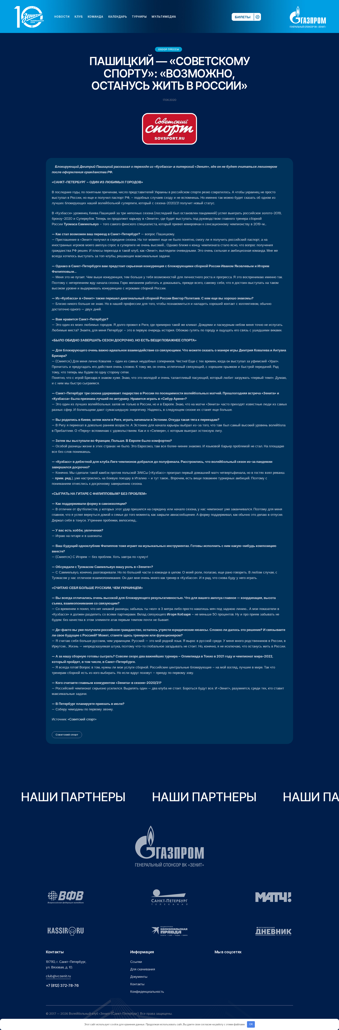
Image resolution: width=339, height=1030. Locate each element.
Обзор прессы (168, 49)
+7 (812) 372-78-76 (62, 985)
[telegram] (204, 16)
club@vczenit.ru (58, 976)
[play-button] (198, 16)
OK (251, 1024)
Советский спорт (67, 734)
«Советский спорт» (82, 719)
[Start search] (217, 17)
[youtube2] (192, 16)
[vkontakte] (186, 16)
